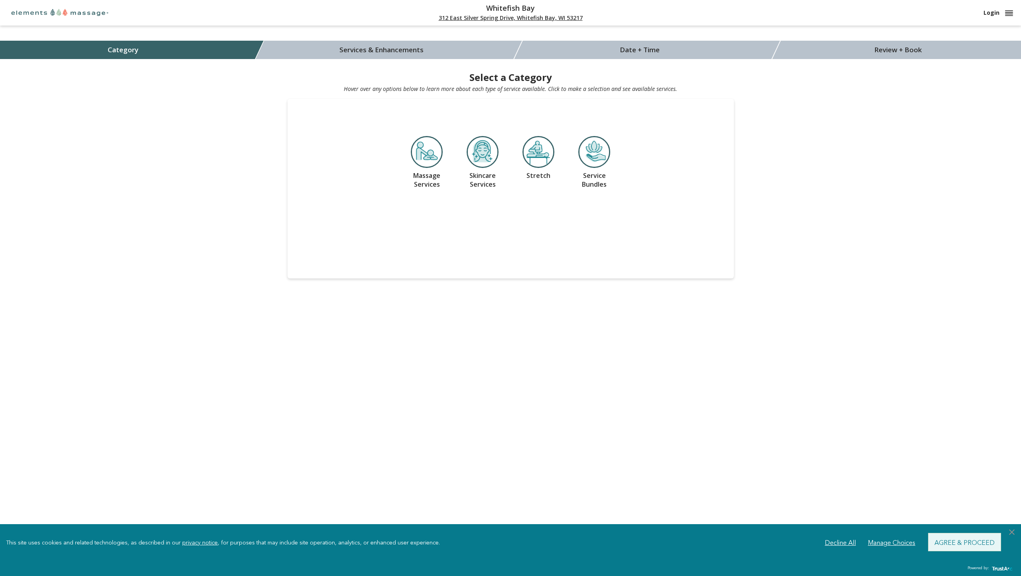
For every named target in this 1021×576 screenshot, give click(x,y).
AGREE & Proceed (964, 542)
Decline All (840, 542)
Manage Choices (891, 542)
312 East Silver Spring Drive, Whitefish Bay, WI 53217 (511, 18)
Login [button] (992, 12)
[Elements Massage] (60, 12)
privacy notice (200, 542)
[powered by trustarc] (1001, 568)
